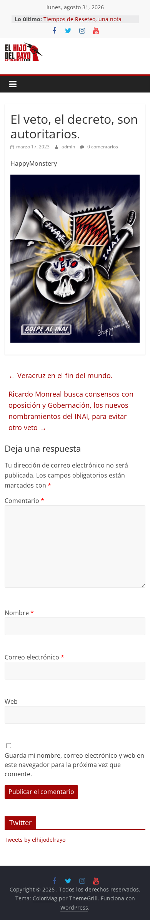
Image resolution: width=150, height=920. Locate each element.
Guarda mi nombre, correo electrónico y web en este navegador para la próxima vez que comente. (74, 764)
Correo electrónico (34, 657)
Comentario (24, 500)
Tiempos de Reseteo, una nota (82, 19)
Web (11, 701)
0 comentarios (102, 146)
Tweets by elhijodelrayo (35, 839)
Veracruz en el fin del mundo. (60, 375)
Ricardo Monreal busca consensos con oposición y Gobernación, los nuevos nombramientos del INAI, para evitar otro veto (70, 410)
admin (69, 146)
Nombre (19, 613)
